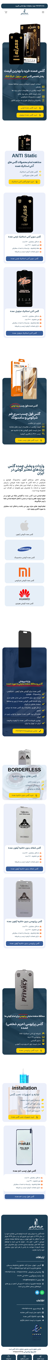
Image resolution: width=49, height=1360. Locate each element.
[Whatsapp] (42, 1292)
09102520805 (40, 6)
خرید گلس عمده (30, 496)
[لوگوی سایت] (24, 12)
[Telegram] (37, 1292)
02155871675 (18, 1352)
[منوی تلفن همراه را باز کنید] (43, 12)
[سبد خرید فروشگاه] (6, 12)
